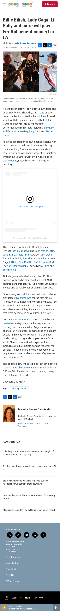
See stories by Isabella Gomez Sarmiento (34, 425)
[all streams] (56, 607)
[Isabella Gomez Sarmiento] (9, 413)
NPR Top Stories (19, 389)
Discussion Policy (13, 563)
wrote (48, 313)
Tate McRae (9, 269)
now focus (29, 371)
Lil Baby (13, 262)
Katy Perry (43, 258)
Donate (51, 4)
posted (7, 323)
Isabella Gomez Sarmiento (24, 43)
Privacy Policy (12, 569)
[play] (4, 607)
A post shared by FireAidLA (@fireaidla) (30, 238)
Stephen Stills (20, 265)
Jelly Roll (16, 258)
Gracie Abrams (24, 254)
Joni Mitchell (29, 258)
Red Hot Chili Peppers (36, 262)
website (12, 160)
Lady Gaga (34, 131)
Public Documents (13, 557)
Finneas (11, 131)
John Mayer (41, 250)
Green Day (22, 131)
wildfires (41, 116)
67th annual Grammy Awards (23, 367)
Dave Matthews (21, 250)
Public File (10, 575)
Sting (46, 265)
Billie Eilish (49, 127)
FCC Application (12, 581)
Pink (21, 262)
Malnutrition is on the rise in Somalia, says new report (29, 510)
